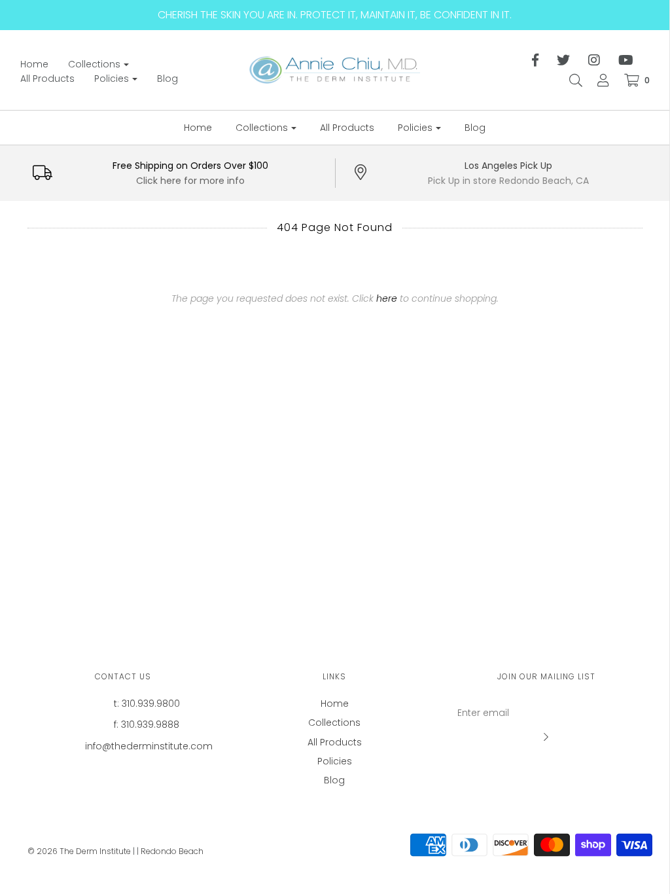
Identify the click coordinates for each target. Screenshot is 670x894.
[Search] (569, 80)
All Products (47, 78)
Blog (167, 78)
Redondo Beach (172, 851)
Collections (334, 722)
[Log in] (596, 80)
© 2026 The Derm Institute (79, 851)
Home (34, 64)
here (386, 298)
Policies (334, 761)
